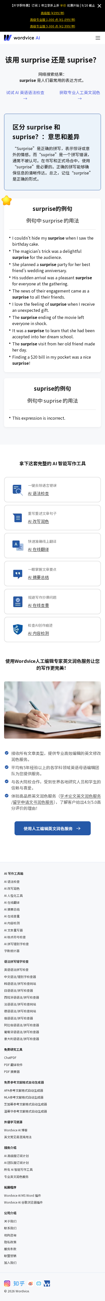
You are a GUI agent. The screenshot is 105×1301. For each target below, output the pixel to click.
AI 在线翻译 (38, 549)
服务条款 (10, 1249)
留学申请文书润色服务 (33, 802)
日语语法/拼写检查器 (18, 990)
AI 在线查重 (38, 605)
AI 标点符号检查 (15, 937)
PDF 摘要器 (12, 1071)
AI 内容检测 (38, 633)
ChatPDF (10, 1057)
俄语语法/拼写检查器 (18, 1018)
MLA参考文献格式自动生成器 (23, 1097)
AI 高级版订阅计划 (16, 1156)
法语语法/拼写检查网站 (20, 1004)
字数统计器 (11, 951)
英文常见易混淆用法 (18, 1137)
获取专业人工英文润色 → (79, 95)
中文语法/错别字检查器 (20, 976)
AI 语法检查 (38, 493)
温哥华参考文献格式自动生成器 (25, 1111)
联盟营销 (10, 1256)
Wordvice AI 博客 (16, 1130)
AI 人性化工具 (13, 895)
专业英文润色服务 (16, 1176)
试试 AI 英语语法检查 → (25, 95)
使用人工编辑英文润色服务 (48, 828)
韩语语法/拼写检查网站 (20, 983)
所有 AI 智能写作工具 (18, 1169)
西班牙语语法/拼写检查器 (21, 997)
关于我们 (10, 1221)
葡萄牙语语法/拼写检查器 (21, 1032)
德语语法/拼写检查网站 (20, 1011)
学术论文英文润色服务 (80, 796)
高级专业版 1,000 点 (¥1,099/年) (52, 19)
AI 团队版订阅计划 (16, 1162)
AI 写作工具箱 (13, 873)
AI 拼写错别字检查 (16, 944)
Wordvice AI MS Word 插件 (22, 1195)
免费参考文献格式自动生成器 (24, 1082)
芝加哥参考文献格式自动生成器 (25, 1104)
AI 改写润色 (38, 521)
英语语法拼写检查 (16, 969)
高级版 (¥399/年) (52, 13)
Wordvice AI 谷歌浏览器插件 (23, 1202)
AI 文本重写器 (13, 930)
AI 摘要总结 (38, 577)
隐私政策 (10, 1242)
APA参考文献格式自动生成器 (23, 1090)
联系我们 (10, 1228)
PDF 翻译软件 (13, 1064)
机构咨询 (10, 1235)
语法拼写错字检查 (16, 961)
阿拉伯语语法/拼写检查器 (21, 1025)
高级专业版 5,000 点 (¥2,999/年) (52, 26)
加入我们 (10, 1262)
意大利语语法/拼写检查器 (21, 1039)
